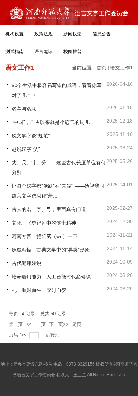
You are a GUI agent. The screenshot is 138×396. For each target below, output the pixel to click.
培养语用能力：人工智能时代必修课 (51, 276)
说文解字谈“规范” (31, 135)
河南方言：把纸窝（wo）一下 (44, 236)
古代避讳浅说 (26, 263)
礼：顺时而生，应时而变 (39, 290)
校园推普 (72, 51)
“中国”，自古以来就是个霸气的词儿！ (53, 122)
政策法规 (43, 33)
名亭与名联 (24, 109)
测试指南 (14, 51)
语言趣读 (43, 51)
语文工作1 (121, 67)
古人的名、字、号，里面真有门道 (49, 209)
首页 (102, 67)
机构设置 (14, 33)
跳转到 (53, 335)
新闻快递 (72, 33)
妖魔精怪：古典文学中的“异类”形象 (51, 250)
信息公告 (101, 33)
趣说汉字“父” (26, 149)
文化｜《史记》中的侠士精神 (44, 223)
